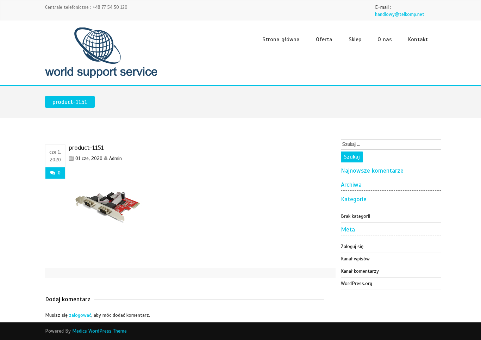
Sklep (355, 39)
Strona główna (281, 39)
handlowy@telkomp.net (399, 14)
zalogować (80, 315)
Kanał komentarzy (360, 271)
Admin (115, 158)
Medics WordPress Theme (99, 331)
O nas (384, 39)
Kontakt (418, 39)
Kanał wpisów (355, 259)
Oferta (324, 39)
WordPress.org (356, 283)
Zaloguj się (352, 246)
